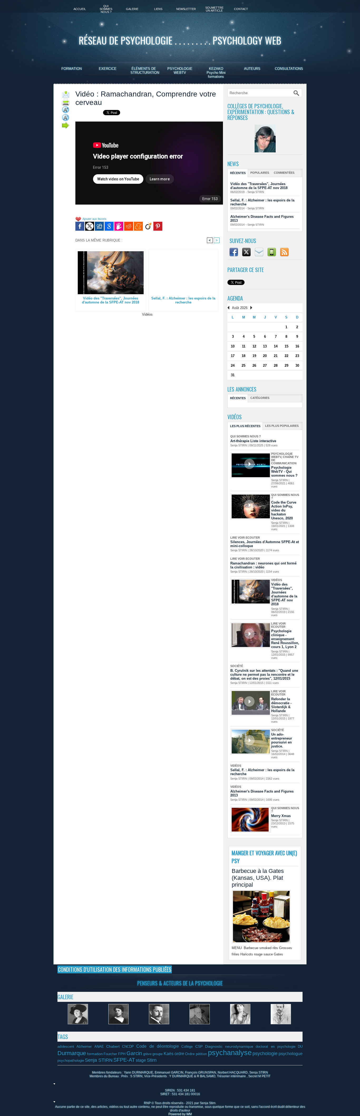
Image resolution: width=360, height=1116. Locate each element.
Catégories (259, 397)
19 (254, 356)
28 (276, 366)
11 (243, 346)
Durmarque (71, 1053)
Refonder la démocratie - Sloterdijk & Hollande (281, 705)
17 (233, 356)
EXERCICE (107, 69)
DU (300, 1047)
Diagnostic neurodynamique (229, 1046)
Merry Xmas (281, 816)
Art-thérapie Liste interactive (253, 441)
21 (276, 356)
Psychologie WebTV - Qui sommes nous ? (284, 471)
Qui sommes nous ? (106, 8)
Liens (158, 9)
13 (265, 346)
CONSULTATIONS (289, 69)
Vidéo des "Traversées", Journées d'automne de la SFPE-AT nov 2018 (110, 300)
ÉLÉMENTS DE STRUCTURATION (144, 71)
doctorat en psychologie (275, 1047)
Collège (187, 1047)
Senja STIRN (255, 192)
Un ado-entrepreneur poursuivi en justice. (281, 740)
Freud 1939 (199, 1028)
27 (265, 366)
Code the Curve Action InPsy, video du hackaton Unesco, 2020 (283, 510)
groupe (157, 1054)
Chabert (113, 1046)
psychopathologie (70, 1060)
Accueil (80, 9)
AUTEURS (252, 69)
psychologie (265, 1053)
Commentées (284, 172)
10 (233, 346)
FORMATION (71, 69)
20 (265, 356)
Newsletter (186, 9)
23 (297, 356)
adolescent (65, 1047)
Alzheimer (84, 1047)
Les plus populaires (282, 425)
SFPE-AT (124, 1060)
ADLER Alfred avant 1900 (280, 1028)
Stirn (152, 1060)
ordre (179, 1053)
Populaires (259, 172)
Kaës (168, 1053)
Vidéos (147, 314)
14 (276, 346)
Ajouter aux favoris (94, 219)
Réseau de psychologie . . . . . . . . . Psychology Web (180, 40)
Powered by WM (180, 1114)
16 (297, 346)
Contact (241, 9)
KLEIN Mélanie (77, 1028)
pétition (201, 1054)
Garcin (134, 1053)
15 (286, 346)
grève (147, 1054)
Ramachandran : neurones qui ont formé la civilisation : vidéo (263, 565)
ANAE (99, 1047)
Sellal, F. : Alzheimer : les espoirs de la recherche (183, 300)
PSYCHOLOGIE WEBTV (179, 71)
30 (297, 366)
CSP (199, 1046)
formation (95, 1054)
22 (286, 356)
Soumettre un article (214, 9)
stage (141, 1060)
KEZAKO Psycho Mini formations (216, 73)
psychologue (291, 1053)
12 (254, 346)
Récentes (238, 173)
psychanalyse (230, 1053)
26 (254, 366)
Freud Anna (240, 1028)
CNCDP (128, 1047)
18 (243, 356)
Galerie (132, 9)
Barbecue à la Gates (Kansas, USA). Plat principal (258, 878)
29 (286, 366)
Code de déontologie (157, 1046)
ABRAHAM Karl (159, 1028)
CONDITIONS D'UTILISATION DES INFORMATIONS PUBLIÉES (114, 969)
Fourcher (110, 1054)
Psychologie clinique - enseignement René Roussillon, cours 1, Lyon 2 (285, 639)
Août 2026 (239, 308)
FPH (121, 1054)
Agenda (235, 298)
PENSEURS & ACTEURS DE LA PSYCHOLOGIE (180, 983)
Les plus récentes (245, 426)
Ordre (190, 1054)
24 (233, 366)
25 (243, 366)
